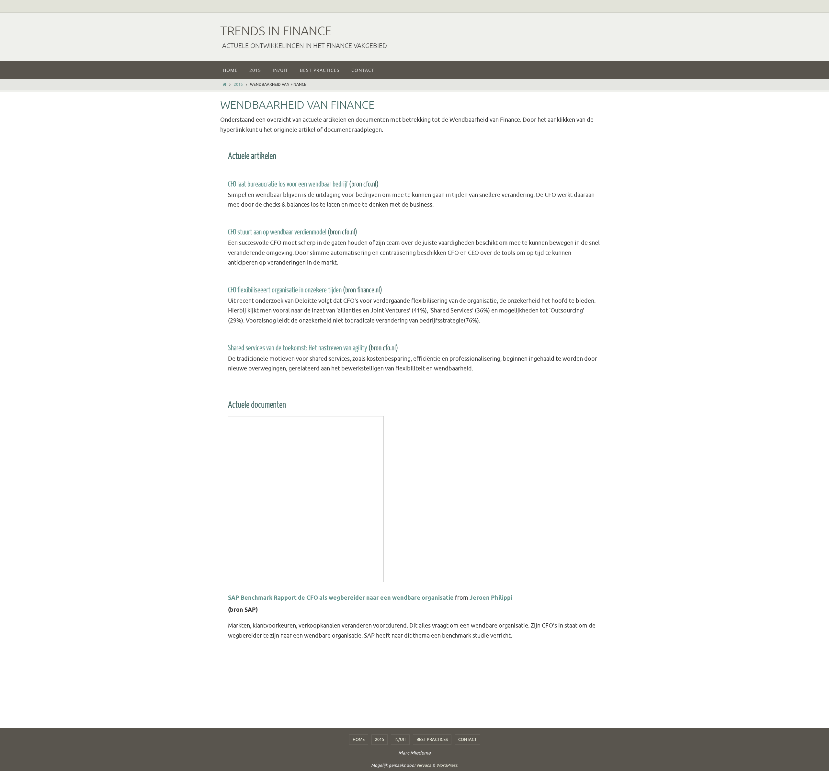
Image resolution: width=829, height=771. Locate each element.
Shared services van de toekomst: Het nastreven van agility (297, 348)
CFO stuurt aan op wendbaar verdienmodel (277, 232)
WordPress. (447, 765)
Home (359, 739)
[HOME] (224, 84)
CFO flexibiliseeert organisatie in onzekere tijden (285, 290)
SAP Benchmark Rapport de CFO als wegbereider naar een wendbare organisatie (341, 598)
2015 (238, 84)
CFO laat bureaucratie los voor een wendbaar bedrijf (288, 184)
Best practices (432, 739)
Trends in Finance (276, 31)
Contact (467, 739)
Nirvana (424, 765)
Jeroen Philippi (491, 598)
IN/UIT (400, 739)
